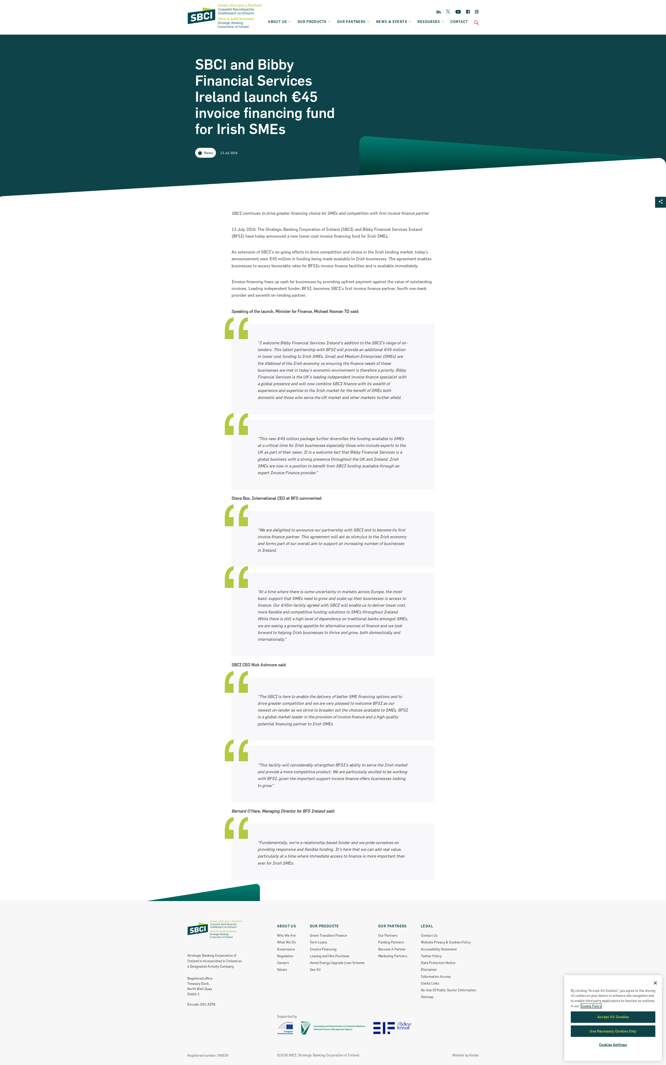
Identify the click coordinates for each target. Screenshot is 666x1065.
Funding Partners (391, 942)
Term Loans (318, 942)
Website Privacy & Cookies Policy (446, 942)
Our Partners (388, 935)
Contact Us (429, 935)
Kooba (474, 1055)
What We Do (286, 942)
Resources (429, 22)
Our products (312, 22)
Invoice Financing (323, 949)
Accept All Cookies (613, 1017)
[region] (613, 1018)
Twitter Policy (431, 956)
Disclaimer (429, 969)
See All (315, 969)
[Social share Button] (660, 202)
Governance (286, 949)
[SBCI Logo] (225, 29)
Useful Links (430, 983)
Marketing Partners (392, 956)
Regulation (285, 956)
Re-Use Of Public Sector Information (448, 990)
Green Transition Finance (328, 935)
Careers (283, 963)
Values (282, 969)
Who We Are (286, 935)
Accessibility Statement (439, 949)
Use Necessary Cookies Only (613, 1031)
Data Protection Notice (438, 963)
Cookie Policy (591, 1006)
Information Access (436, 976)
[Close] (655, 983)
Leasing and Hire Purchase (329, 956)
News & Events (391, 22)
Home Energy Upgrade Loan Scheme (337, 963)
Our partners (351, 22)
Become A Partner (392, 949)
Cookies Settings (613, 1045)
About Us (277, 22)
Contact (459, 22)
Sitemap (427, 997)
